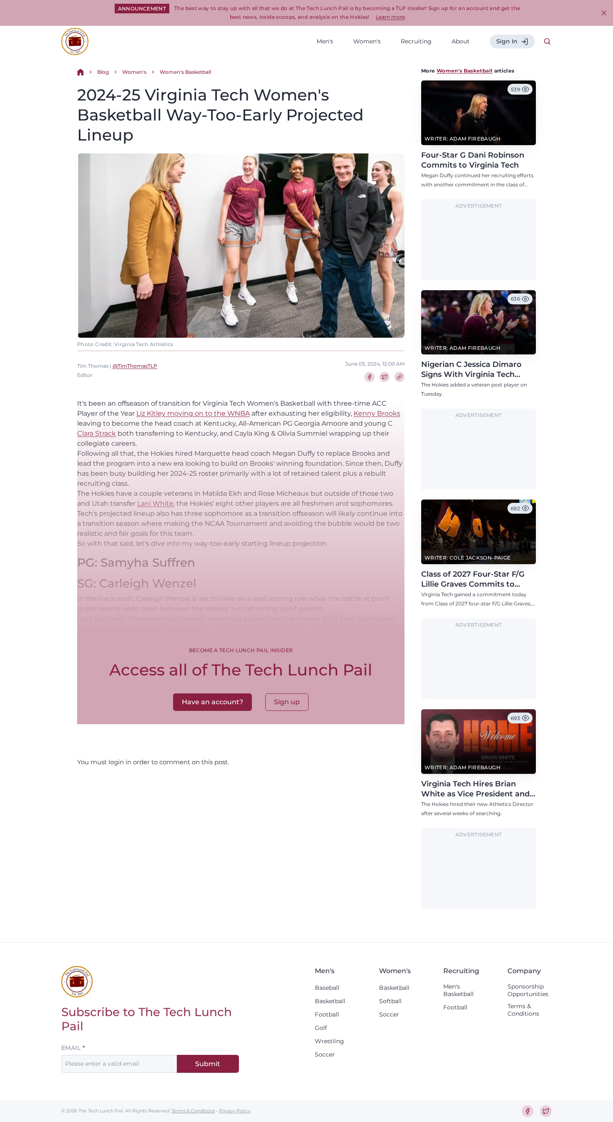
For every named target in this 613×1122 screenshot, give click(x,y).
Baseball (327, 987)
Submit (207, 1064)
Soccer (325, 1054)
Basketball (330, 1001)
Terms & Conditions (523, 1009)
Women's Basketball (185, 72)
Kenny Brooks (377, 413)
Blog (103, 72)
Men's (325, 41)
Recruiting (416, 41)
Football (327, 1014)
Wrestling (329, 1041)
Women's (367, 41)
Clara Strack (96, 433)
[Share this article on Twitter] (384, 377)
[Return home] (80, 72)
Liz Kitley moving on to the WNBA (193, 413)
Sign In (507, 41)
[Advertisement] (479, 244)
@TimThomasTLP (135, 366)
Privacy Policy (234, 1111)
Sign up (287, 702)
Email (70, 1048)
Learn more (390, 17)
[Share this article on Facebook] (369, 377)
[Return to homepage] (74, 41)
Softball (390, 1001)
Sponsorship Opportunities (527, 990)
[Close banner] (604, 13)
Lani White (155, 503)
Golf (321, 1028)
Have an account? (212, 702)
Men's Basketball (458, 990)
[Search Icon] (547, 42)
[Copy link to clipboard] (399, 377)
